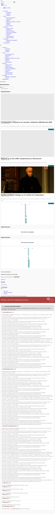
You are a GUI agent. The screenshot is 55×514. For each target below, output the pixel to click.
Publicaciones (7, 42)
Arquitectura (9, 29)
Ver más (51, 129)
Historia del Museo (10, 30)
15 (25, 222)
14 (25, 221)
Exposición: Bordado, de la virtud (13, 21)
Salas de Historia (10, 36)
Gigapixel (8, 15)
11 (25, 217)
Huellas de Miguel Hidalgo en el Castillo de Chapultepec (22, 195)
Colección (6, 11)
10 (25, 216)
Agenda (8, 20)
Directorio (6, 291)
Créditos (5, 293)
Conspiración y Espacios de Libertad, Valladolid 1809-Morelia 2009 (26, 122)
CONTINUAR (16, 276)
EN (6, 5)
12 (25, 218)
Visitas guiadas (9, 25)
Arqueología (9, 33)
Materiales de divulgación (11, 40)
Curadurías (8, 12)
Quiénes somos (9, 28)
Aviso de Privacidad (8, 292)
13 (25, 220)
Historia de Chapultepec (11, 32)
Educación (6, 38)
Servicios (8, 24)
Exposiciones (9, 19)
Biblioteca (8, 23)
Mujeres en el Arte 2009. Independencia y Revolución (21, 159)
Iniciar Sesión (8, 7)
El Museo (6, 27)
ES (3, 5)
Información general (10, 17)
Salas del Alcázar (10, 37)
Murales (8, 34)
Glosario (8, 41)
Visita (5, 16)
